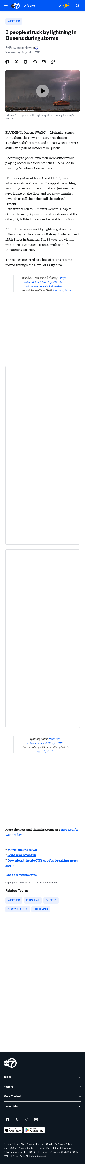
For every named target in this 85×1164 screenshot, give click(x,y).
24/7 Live (29, 6)
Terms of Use (43, 1148)
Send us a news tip (22, 855)
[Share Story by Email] (43, 61)
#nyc (63, 277)
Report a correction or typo (21, 875)
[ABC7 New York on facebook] (7, 1120)
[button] (5, 5)
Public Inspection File (15, 1152)
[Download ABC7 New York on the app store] (13, 1130)
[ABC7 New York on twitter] (17, 1120)
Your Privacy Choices (32, 1144)
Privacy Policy (11, 1144)
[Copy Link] (52, 61)
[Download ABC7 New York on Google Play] (34, 1130)
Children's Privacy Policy (59, 1144)
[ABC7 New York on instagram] (26, 1120)
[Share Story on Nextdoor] (34, 61)
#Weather (58, 282)
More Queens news (22, 849)
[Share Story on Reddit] (25, 61)
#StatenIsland (32, 282)
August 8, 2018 (62, 290)
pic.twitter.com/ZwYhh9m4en (44, 286)
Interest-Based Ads (63, 1148)
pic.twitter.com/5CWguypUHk (44, 743)
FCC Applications (38, 1152)
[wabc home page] (10, 1063)
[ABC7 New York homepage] (15, 5)
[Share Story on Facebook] (7, 61)
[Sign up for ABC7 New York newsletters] (36, 1120)
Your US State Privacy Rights (18, 1148)
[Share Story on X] (16, 61)
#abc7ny (46, 282)
